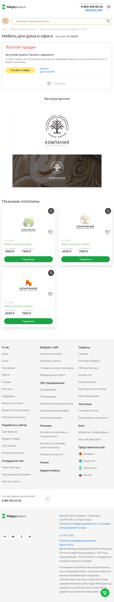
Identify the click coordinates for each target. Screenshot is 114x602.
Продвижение (48, 389)
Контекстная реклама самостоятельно (52, 445)
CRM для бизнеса (88, 368)
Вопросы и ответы (12, 403)
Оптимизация (48, 396)
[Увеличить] (51, 211)
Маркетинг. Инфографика (93, 432)
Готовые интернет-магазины (57, 368)
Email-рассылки (87, 382)
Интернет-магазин (12, 453)
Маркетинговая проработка (56, 403)
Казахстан (89, 461)
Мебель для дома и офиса (18, 244)
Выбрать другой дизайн (47, 70)
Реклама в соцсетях (51, 454)
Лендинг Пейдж (11, 438)
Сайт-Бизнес (9, 445)
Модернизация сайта (52, 375)
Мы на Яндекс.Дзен (90, 439)
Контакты (7, 389)
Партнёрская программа (16, 474)
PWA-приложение (89, 396)
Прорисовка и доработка (93, 417)
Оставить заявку (20, 70)
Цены (5, 353)
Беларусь (88, 453)
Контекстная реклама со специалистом (54, 434)
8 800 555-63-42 (92, 6)
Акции (44, 462)
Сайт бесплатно (11, 481)
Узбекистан (90, 468)
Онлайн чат (85, 375)
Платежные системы (14, 417)
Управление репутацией (54, 410)
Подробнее (28, 259)
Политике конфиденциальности (77, 523)
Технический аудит (51, 417)
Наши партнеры (11, 467)
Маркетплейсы (50, 470)
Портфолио (8, 368)
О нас (5, 360)
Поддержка (8, 396)
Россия (87, 475)
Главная (83, 353)
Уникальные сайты (51, 353)
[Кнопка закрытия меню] (111, 2)
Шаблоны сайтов (50, 360)
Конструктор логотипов (92, 389)
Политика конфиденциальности (77, 540)
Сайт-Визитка (9, 431)
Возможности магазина (15, 410)
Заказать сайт (94, 10)
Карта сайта (66, 544)
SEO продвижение (52, 383)
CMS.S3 (6, 375)
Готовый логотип (89, 410)
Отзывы (6, 382)
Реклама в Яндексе (89, 360)
